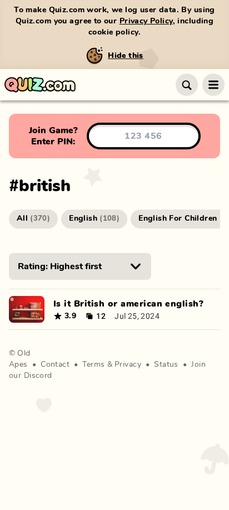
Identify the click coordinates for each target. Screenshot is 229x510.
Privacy (127, 364)
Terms (93, 364)
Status (166, 364)
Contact (55, 364)
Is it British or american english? (128, 303)
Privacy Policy (146, 21)
